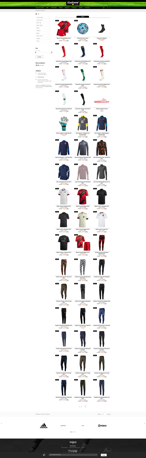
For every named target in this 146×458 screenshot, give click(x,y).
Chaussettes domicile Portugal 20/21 (102, 61)
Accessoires (87, 7)
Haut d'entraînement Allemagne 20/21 (83, 157)
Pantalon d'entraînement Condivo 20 (83, 325)
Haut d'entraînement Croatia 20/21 (63, 181)
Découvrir (63, 28)
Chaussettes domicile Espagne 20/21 (83, 61)
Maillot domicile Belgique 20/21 (82, 206)
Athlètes (61, 7)
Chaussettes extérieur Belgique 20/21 (102, 84)
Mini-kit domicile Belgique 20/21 (83, 252)
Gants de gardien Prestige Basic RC (63, 133)
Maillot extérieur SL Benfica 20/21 (64, 252)
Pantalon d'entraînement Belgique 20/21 (101, 301)
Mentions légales (64, 447)
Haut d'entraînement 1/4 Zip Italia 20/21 (63, 157)
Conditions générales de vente (74, 447)
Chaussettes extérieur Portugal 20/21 (64, 108)
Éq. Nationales (54, 7)
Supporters (67, 7)
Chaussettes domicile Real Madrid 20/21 (63, 84)
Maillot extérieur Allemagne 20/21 (102, 206)
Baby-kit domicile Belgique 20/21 (64, 38)
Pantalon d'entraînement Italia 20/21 (64, 348)
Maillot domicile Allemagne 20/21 (64, 206)
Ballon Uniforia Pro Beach (82, 38)
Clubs (47, 7)
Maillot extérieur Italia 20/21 (102, 229)
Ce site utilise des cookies (55, 454)
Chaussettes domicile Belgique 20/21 (64, 61)
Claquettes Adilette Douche (102, 108)
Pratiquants (74, 7)
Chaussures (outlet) (40, 7)
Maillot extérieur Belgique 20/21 (83, 229)
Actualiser (39, 56)
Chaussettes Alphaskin (102, 38)
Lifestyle (80, 7)
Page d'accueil (38, 10)
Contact (83, 447)
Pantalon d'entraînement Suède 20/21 (64, 397)
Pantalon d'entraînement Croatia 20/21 (101, 325)
